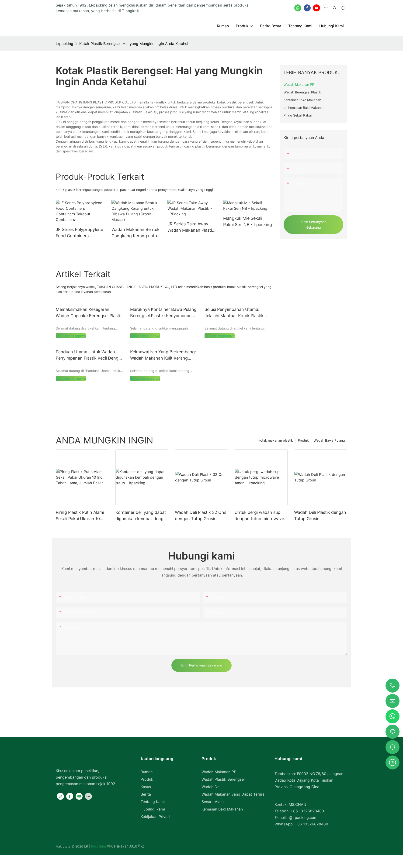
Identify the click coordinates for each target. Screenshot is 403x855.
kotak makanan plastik (275, 440)
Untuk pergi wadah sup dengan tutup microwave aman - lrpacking (259, 516)
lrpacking (64, 43)
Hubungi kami (153, 809)
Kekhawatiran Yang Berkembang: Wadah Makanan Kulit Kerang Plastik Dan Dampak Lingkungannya (163, 355)
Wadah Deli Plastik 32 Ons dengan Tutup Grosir (200, 515)
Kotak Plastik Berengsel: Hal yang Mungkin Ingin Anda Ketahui (133, 43)
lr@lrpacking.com (302, 817)
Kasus (146, 786)
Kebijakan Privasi (155, 816)
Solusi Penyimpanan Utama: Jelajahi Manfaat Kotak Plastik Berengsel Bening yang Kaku (234, 313)
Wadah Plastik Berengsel (223, 779)
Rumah (147, 771)
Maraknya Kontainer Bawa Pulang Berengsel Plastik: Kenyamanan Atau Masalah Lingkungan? (163, 313)
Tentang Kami (153, 801)
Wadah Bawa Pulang (329, 440)
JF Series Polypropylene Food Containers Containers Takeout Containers (79, 233)
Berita (146, 794)
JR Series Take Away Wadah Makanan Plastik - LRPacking (190, 227)
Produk (303, 440)
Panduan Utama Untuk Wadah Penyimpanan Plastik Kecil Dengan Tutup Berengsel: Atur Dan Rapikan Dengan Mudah (89, 355)
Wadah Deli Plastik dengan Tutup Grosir (320, 515)
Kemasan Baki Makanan (222, 809)
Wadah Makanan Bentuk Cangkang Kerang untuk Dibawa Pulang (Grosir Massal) (135, 233)
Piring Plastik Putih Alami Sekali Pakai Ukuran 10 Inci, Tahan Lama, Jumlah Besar (81, 516)
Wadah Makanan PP (219, 771)
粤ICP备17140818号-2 (125, 846)
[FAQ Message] (393, 761)
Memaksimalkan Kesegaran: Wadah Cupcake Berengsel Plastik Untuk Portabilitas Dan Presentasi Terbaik (89, 313)
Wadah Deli (211, 786)
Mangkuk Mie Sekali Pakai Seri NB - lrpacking (247, 221)
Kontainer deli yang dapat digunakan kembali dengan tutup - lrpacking (141, 516)
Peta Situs (98, 846)
